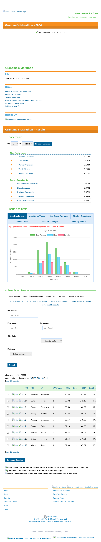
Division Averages (50, 221)
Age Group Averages (59, 216)
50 (39, 378)
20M (84, 388)
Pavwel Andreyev (26, 165)
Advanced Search (10, 502)
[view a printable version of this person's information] (15, 394)
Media (6, 506)
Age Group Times (37, 216)
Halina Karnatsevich (25, 200)
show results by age (59, 301)
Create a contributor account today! (83, 17)
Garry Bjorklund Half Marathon (18, 91)
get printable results (50, 305)
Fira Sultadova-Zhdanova (27, 184)
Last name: (44, 323)
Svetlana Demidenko (25, 192)
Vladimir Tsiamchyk (26, 156)
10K (68, 388)
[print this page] (59, 487)
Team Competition (12, 97)
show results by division (37, 301)
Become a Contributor (61, 491)
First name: (12, 323)
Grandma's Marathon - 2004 (23, 25)
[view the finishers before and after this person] (22, 394)
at (20, 144)
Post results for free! (86, 13)
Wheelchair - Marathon (14, 103)
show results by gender (81, 301)
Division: (11, 349)
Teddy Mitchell (24, 169)
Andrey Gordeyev (26, 173)
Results (6, 494)
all (47, 378)
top (8, 144)
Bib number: (12, 311)
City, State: (11, 336)
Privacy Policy (58, 498)
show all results (16, 301)
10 (31, 378)
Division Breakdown (82, 216)
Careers (6, 509)
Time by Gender (79, 221)
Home (6, 491)
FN (32, 388)
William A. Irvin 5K (12, 106)
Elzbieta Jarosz (23, 188)
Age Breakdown (17, 216)
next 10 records (12, 381)
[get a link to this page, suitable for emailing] (82, 487)
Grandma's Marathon (14, 94)
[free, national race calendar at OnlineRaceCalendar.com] (74, 537)
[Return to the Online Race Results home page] (14, 11)
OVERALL (57, 388)
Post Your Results (60, 494)
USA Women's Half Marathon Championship (23, 100)
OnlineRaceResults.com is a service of (50, 521)
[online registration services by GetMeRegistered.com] (29, 537)
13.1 (75, 388)
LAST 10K (93, 388)
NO (26, 388)
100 (42, 378)
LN (42, 388)
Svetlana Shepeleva (25, 196)
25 (35, 378)
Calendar (7, 498)
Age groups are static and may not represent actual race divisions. (36, 227)
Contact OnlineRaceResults (63, 502)
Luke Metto (23, 161)
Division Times (21, 221)
